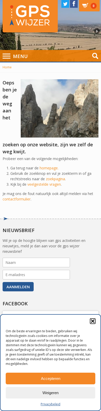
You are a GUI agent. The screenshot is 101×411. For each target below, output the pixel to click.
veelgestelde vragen (44, 184)
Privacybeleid (50, 404)
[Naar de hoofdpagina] (30, 16)
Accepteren (50, 378)
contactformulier (17, 199)
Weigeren (50, 393)
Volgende (97, 31)
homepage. (49, 167)
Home (7, 67)
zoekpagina (55, 178)
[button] (92, 321)
